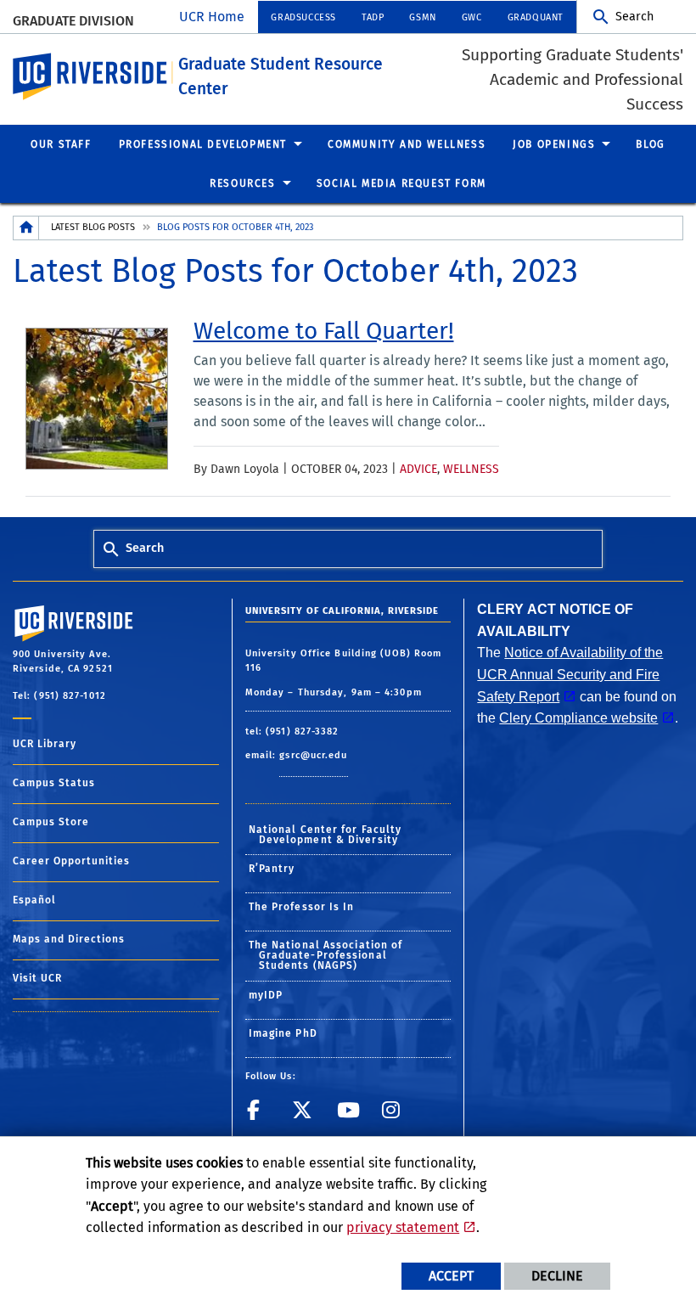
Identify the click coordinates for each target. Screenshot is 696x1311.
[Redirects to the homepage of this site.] (26, 228)
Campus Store (51, 822)
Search (634, 16)
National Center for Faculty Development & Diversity (325, 835)
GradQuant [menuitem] (536, 17)
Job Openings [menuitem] (554, 144)
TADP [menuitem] (373, 17)
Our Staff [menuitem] (61, 144)
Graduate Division (73, 21)
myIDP (266, 995)
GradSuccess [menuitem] (303, 17)
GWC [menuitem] (472, 17)
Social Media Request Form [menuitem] (401, 183)
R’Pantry (272, 869)
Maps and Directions (69, 939)
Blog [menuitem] (650, 144)
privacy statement (402, 1227)
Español (34, 900)
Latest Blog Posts (93, 227)
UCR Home (211, 16)
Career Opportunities (71, 861)
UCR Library (44, 744)
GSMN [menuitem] (422, 17)
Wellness (471, 469)
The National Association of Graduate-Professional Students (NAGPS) (326, 955)
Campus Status (54, 783)
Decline (557, 1276)
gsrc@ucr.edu (313, 755)
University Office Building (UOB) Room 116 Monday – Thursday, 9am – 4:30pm (343, 673)
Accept (451, 1276)
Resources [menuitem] (242, 183)
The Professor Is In (302, 907)
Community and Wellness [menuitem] (407, 144)
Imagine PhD (283, 1033)
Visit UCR (37, 978)
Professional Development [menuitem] (203, 144)
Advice (418, 469)
